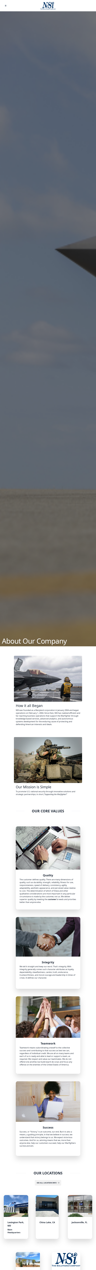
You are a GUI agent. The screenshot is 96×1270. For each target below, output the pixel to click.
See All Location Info (47, 1183)
